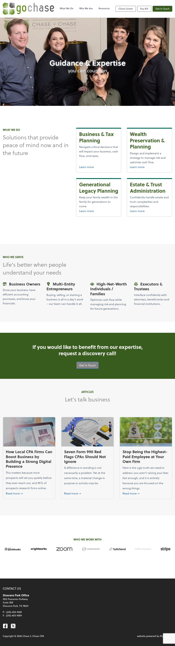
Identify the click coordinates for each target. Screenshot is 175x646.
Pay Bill (144, 8)
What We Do (66, 8)
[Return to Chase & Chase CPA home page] (28, 9)
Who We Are (86, 8)
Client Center (125, 8)
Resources (104, 8)
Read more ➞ (29, 493)
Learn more (98, 167)
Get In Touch (162, 8)
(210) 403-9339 (14, 612)
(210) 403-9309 (14, 615)
